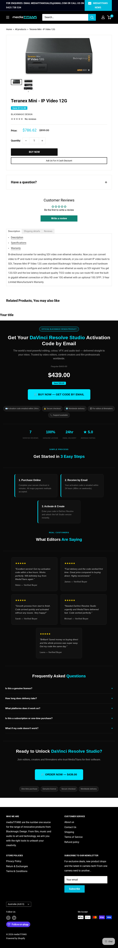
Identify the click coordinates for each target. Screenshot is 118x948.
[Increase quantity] (42, 140)
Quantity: (16, 140)
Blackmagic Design (21, 114)
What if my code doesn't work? (59, 728)
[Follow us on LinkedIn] (14, 917)
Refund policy (71, 842)
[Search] (92, 17)
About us (69, 822)
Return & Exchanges (17, 866)
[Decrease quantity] (26, 140)
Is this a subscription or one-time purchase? (59, 718)
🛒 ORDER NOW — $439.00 (59, 774)
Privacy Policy (13, 861)
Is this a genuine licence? (59, 688)
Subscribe (74, 888)
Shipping (69, 832)
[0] (109, 17)
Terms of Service (73, 837)
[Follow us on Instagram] (8, 917)
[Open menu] (7, 17)
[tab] (14, 231)
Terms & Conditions (16, 871)
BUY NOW (34, 152)
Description (17, 237)
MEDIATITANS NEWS (100, 5)
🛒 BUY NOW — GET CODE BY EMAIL (59, 394)
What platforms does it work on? (59, 708)
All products (20, 29)
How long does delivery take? (59, 698)
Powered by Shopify (15, 938)
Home (9, 29)
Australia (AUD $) (16, 904)
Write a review (59, 218)
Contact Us (70, 827)
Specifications (18, 242)
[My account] (103, 17)
